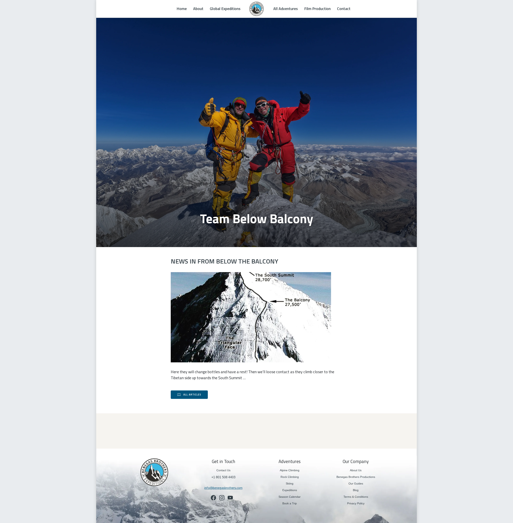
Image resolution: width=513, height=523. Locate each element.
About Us (356, 470)
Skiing (289, 483)
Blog (355, 490)
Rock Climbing (290, 476)
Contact (343, 9)
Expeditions (289, 490)
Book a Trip (289, 503)
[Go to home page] (154, 472)
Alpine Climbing (289, 470)
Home (182, 9)
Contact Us (223, 470)
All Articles (192, 394)
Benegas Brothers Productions (355, 476)
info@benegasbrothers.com (223, 487)
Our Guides (355, 483)
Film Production (317, 9)
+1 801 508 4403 (223, 477)
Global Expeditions (225, 9)
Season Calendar (290, 496)
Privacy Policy (356, 503)
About (198, 9)
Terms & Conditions (355, 496)
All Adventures (285, 9)
